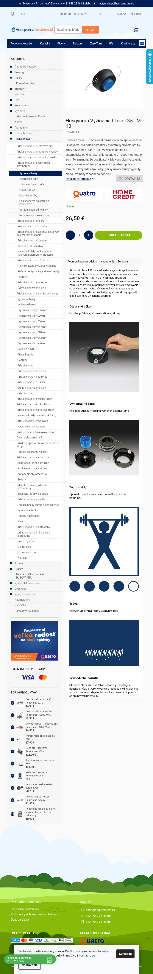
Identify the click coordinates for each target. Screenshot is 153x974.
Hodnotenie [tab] (107, 261)
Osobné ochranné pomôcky (33, 462)
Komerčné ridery (26, 83)
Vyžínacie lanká (27, 304)
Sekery (22, 479)
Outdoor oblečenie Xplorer (32, 451)
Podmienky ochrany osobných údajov (35, 914)
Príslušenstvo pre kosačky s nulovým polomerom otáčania (38, 233)
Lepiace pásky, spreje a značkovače (38, 504)
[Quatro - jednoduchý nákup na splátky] (34, 641)
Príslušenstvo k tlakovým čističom (36, 432)
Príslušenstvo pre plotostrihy (33, 527)
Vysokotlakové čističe (27, 583)
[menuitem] (21, 43)
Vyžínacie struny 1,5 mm (32, 310)
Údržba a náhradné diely (33, 209)
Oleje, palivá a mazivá (29, 437)
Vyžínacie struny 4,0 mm (32, 343)
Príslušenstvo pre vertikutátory (35, 398)
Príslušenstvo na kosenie (32, 240)
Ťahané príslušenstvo (30, 246)
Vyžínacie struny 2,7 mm (32, 326)
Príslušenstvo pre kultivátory (33, 404)
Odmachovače (23, 133)
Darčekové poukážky (27, 610)
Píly (17, 99)
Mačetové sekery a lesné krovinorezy (32, 487)
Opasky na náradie (28, 515)
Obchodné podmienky (73, 14)
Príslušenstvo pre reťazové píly (35, 146)
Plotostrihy (21, 127)
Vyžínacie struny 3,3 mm (32, 337)
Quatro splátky (20, 919)
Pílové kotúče (27, 189)
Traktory (20, 88)
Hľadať (90, 29)
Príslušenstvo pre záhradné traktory (38, 157)
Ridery (18, 77)
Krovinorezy (22, 105)
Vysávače (20, 588)
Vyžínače (20, 111)
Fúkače (19, 563)
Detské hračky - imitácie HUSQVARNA (30, 576)
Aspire (18, 122)
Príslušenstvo (23, 138)
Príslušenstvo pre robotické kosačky (38, 151)
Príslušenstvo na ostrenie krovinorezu (34, 202)
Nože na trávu (26, 348)
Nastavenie (30, 965)
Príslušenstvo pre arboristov (33, 457)
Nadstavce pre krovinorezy (35, 215)
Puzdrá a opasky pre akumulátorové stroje (38, 445)
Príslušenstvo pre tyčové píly (33, 260)
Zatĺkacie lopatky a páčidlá (33, 493)
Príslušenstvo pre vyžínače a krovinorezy (33, 164)
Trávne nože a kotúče (32, 184)
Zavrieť (91, 252)
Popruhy (22, 276)
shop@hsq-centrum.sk (120, 3)
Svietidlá (22, 557)
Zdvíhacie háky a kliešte (31, 499)
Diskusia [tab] (123, 261)
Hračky (19, 568)
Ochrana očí (25, 546)
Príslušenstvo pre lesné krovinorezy (37, 293)
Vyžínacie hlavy (28, 173)
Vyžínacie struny (29, 178)
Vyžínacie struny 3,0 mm (32, 332)
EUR (119, 13)
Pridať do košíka (118, 235)
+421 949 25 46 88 (73, 3)
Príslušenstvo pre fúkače (31, 382)
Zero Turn (20, 94)
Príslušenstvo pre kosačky (32, 226)
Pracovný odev (26, 541)
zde (92, 955)
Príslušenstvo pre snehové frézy (35, 409)
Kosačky (19, 72)
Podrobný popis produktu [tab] (82, 261)
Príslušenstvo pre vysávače (33, 420)
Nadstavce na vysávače (31, 426)
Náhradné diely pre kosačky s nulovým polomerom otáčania (35, 253)
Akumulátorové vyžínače (30, 116)
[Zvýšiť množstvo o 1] (88, 235)
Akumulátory (22, 599)
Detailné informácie (78, 179)
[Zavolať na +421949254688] (16, 13)
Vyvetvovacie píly (28, 510)
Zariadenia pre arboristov (32, 473)
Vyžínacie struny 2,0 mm (32, 315)
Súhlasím (125, 954)
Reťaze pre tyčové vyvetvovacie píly (38, 271)
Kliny (20, 521)
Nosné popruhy (28, 195)
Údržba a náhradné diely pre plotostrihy (34, 534)
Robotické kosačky (26, 66)
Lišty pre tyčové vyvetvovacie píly (37, 265)
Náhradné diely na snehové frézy (37, 415)
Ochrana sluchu (27, 552)
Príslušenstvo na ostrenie (32, 282)
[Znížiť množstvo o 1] (70, 235)
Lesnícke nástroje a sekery (32, 468)
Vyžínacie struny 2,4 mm (32, 321)
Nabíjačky (20, 605)
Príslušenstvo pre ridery (30, 220)
